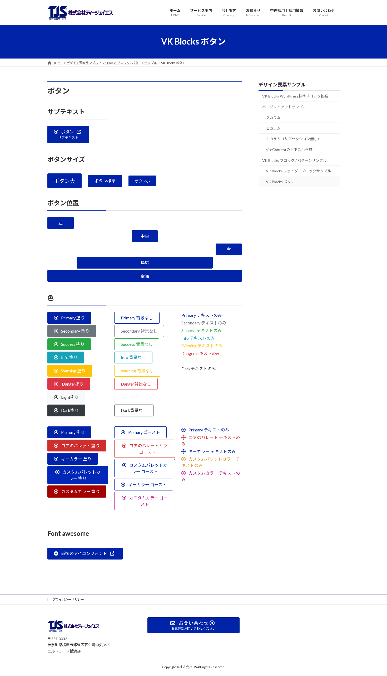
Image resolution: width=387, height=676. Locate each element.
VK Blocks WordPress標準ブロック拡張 (295, 96)
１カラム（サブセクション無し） (293, 139)
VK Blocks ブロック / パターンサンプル (294, 160)
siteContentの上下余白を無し (291, 149)
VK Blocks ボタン (280, 181)
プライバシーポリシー (68, 599)
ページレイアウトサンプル (284, 106)
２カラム (273, 117)
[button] (68, 134)
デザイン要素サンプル (282, 84)
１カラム (273, 128)
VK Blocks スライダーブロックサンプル (298, 171)
